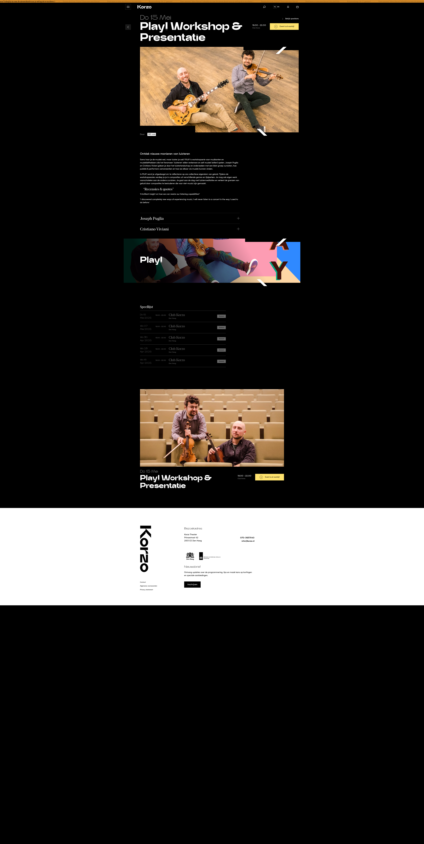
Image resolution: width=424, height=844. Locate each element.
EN (278, 7)
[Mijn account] (288, 7)
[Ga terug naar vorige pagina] (128, 27)
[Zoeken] (265, 7)
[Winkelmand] (297, 7)
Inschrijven (192, 585)
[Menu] (128, 7)
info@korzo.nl (248, 540)
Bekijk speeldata (292, 19)
